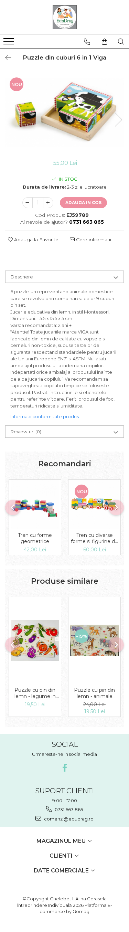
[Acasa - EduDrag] (64, 17)
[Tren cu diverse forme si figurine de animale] (94, 504)
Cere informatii (93, 239)
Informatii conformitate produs (44, 416)
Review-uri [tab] (26, 431)
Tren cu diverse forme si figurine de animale (94, 538)
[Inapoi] (5, 58)
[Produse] (9, 43)
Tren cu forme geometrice (35, 538)
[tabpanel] (64, 112)
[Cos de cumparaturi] (104, 42)
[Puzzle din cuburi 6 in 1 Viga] (64, 112)
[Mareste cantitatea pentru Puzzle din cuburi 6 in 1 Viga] (48, 202)
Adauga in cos (83, 202)
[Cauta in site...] (121, 42)
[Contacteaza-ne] (87, 42)
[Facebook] (64, 768)
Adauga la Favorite (35, 239)
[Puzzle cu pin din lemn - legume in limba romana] (35, 640)
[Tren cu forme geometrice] (35, 504)
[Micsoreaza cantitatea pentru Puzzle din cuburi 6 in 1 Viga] (27, 202)
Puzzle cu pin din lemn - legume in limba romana (35, 693)
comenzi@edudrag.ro (68, 819)
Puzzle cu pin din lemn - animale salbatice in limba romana (94, 693)
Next (118, 120)
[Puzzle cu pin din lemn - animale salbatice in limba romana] (94, 640)
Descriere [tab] (22, 276)
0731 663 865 (68, 809)
